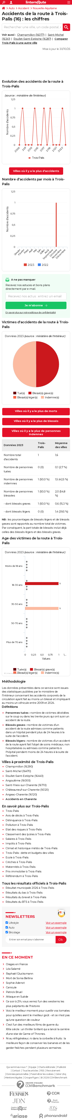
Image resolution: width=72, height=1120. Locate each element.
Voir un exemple (56, 922)
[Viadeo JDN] (53, 1108)
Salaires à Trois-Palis (18, 839)
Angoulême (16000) (18, 780)
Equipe (32, 1067)
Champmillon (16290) (19, 766)
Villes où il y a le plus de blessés (36, 421)
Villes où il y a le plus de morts (36, 411)
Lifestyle (13, 922)
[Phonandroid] (53, 1116)
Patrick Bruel (14, 992)
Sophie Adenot (15, 983)
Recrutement (53, 1070)
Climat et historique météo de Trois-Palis (32, 848)
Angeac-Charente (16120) (21, 794)
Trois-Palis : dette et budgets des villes (30, 853)
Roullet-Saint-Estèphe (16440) (24, 776)
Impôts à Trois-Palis (18, 843)
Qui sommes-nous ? (16, 1067)
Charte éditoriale (46, 1067)
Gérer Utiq (61, 1074)
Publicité (61, 1067)
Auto (12, 8)
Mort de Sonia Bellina (19, 978)
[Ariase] (19, 1116)
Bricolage (14, 932)
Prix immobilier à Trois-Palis (24, 871)
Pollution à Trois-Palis (19, 825)
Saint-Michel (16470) (18, 771)
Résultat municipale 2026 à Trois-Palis (30, 888)
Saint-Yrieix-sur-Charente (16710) (26, 785)
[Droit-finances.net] (53, 1101)
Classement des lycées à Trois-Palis (28, 834)
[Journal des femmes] (19, 1093)
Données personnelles (17, 1074)
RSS (42, 1070)
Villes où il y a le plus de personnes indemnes (36, 432)
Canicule (11, 987)
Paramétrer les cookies (41, 1074)
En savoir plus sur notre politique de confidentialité (31, 312)
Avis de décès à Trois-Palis (22, 815)
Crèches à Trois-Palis (19, 862)
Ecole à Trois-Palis (17, 857)
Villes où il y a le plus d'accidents (36, 171)
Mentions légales (13, 1077)
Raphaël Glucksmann (19, 973)
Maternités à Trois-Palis (20, 867)
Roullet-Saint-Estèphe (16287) (32, 38)
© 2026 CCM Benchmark (54, 1077)
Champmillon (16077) (30, 34)
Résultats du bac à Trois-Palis (24, 892)
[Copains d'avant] (19, 1108)
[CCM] (53, 1093)
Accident (23, 8)
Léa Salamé (13, 969)
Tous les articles (30, 1070)
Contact (16, 1070)
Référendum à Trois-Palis (22, 876)
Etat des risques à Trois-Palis (24, 829)
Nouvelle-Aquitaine (45, 8)
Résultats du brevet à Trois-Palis (26, 897)
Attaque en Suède (17, 996)
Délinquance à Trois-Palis (22, 820)
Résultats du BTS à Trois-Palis (24, 902)
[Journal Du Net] (19, 1101)
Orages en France (17, 964)
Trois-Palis (12, 811)
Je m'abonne (34, 305)
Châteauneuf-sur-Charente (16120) (27, 789)
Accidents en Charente (21, 799)
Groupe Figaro (31, 1077)
